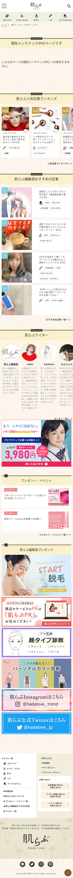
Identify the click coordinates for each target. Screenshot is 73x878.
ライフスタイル (14, 783)
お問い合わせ (44, 779)
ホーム (4, 25)
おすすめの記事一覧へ (57, 320)
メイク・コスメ (13, 768)
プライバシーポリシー (51, 772)
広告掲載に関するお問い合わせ (55, 786)
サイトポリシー (48, 767)
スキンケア (12, 763)
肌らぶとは (47, 758)
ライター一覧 (11, 811)
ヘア (9, 778)
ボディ (9, 773)
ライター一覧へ (62, 419)
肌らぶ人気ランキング (14, 796)
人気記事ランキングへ (59, 164)
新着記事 (9, 791)
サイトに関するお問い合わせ (55, 804)
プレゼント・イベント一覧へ (53, 535)
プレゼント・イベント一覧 (16, 801)
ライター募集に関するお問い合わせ (55, 795)
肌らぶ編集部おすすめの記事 (17, 806)
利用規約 (46, 763)
